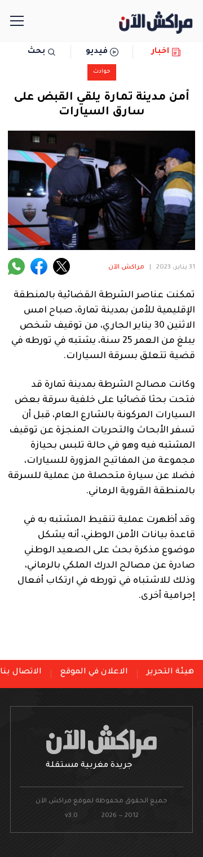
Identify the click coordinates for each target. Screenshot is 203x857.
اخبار (160, 51)
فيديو (97, 51)
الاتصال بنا (21, 672)
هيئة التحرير (170, 672)
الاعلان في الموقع (94, 672)
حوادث (102, 72)
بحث (36, 51)
